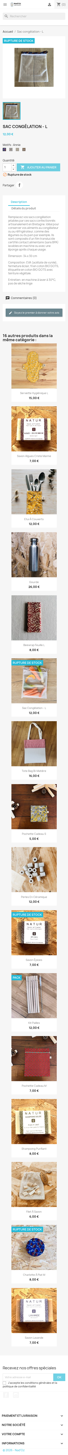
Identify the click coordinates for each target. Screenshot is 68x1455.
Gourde (34, 582)
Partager (19, 185)
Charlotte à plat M (34, 1274)
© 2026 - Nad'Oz (14, 1450)
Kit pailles (34, 1023)
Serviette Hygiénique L (34, 393)
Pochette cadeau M (34, 1085)
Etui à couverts (34, 519)
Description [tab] (19, 202)
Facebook (6, 1395)
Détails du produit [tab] (23, 208)
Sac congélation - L (34, 708)
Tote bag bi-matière (34, 771)
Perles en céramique (34, 897)
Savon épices (34, 960)
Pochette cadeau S (34, 834)
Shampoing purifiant (34, 1148)
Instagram (16, 1395)
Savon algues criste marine (34, 456)
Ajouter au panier (38, 167)
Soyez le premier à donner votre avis (36, 312)
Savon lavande (34, 1337)
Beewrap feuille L (34, 645)
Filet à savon (34, 1211)
